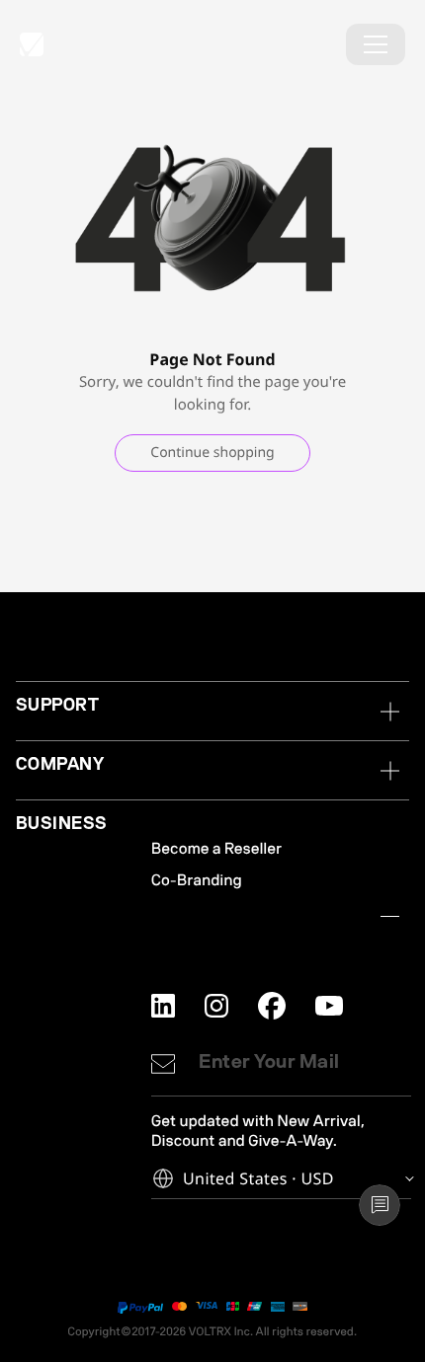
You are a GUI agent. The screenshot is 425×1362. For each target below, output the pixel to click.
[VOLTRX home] (31, 44)
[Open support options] (379, 1205)
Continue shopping (212, 452)
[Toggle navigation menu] (375, 44)
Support (57, 705)
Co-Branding (196, 880)
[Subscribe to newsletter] (163, 1064)
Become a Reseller (216, 849)
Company (60, 764)
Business (62, 823)
